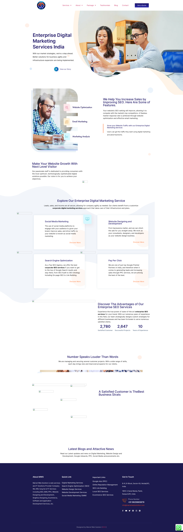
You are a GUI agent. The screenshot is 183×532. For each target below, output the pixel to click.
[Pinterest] (139, 510)
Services (65, 5)
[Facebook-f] (122, 510)
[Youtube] (126, 510)
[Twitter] (129, 510)
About (78, 5)
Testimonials (105, 5)
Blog (116, 5)
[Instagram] (136, 510)
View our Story (65, 69)
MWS (104, 527)
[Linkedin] (132, 510)
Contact (125, 5)
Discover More (75, 243)
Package (90, 5)
